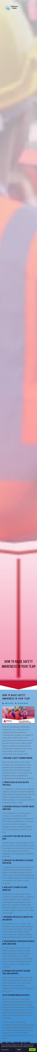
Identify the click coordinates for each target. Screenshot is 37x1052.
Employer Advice (22, 703)
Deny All (19, 1049)
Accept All (32, 1049)
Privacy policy (5, 1049)
